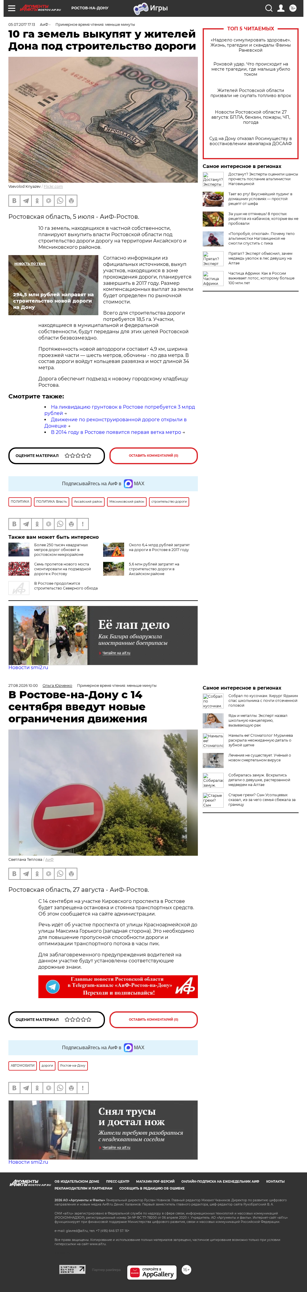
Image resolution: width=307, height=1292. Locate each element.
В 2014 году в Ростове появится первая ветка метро (116, 432)
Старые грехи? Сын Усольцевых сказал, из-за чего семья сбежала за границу (262, 800)
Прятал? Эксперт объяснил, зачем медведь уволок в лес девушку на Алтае (260, 258)
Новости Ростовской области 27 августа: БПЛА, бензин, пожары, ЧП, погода (250, 117)
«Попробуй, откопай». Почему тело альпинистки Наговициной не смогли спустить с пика (261, 238)
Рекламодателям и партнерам (83, 1188)
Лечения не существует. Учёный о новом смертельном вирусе (259, 757)
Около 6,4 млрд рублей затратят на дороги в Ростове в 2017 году (159, 547)
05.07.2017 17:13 (21, 24)
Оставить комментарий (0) (153, 456)
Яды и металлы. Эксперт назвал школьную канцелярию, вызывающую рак (258, 720)
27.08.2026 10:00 (23, 685)
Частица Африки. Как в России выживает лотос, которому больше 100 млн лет (261, 278)
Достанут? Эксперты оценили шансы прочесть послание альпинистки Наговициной (263, 179)
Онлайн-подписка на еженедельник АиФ (220, 1182)
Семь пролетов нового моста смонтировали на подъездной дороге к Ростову (62, 569)
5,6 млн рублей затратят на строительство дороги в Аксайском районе (154, 569)
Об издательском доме (77, 1182)
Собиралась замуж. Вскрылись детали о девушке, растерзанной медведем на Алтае (259, 780)
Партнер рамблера (106, 1270)
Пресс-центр (117, 1182)
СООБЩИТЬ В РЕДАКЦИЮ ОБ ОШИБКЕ (152, 1188)
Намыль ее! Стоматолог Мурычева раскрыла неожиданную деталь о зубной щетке (260, 740)
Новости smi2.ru (28, 667)
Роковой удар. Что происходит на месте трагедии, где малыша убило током (250, 69)
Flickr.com (53, 186)
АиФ (49, 859)
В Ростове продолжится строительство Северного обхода (66, 585)
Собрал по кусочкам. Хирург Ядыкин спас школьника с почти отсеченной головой (263, 700)
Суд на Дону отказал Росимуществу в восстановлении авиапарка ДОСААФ (250, 141)
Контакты (275, 1182)
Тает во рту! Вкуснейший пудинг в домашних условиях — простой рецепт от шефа (260, 199)
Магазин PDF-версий (155, 1182)
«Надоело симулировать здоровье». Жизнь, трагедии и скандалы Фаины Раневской (250, 45)
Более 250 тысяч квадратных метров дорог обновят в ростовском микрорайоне (61, 550)
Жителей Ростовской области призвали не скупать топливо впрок (250, 93)
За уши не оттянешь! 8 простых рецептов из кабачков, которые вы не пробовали (263, 219)
